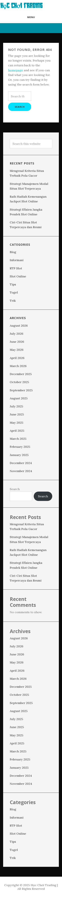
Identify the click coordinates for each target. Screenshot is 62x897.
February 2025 (20, 447)
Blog (13, 252)
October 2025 (19, 382)
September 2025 (21, 390)
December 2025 (21, 374)
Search (15, 489)
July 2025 (16, 406)
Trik (13, 301)
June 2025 (17, 414)
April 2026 (17, 358)
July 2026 (16, 333)
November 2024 (21, 471)
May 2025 (16, 422)
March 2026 (18, 366)
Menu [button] (31, 17)
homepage (15, 70)
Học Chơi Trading (21, 5)
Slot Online (18, 276)
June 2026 (17, 342)
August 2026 (19, 325)
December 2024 (21, 463)
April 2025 (17, 430)
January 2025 (19, 455)
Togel (14, 292)
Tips (13, 284)
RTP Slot (16, 268)
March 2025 (18, 439)
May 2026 (16, 350)
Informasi (16, 260)
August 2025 (19, 398)
